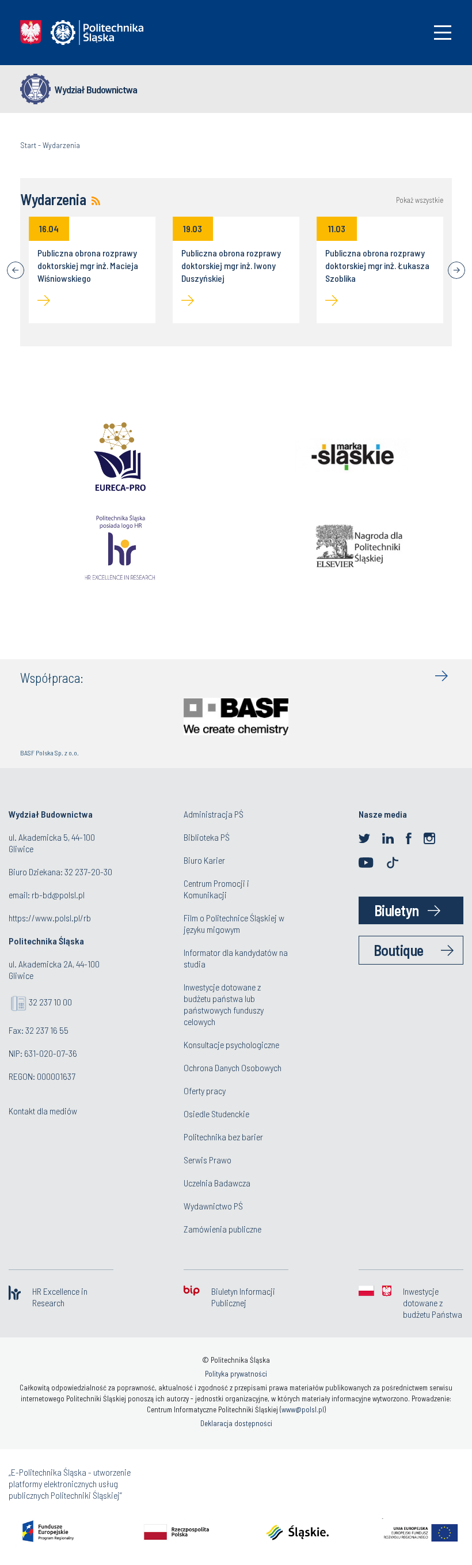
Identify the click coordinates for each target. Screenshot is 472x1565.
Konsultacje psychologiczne (231, 1044)
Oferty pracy (205, 1090)
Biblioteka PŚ (207, 836)
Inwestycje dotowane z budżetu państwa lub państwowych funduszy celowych (224, 1004)
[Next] (456, 270)
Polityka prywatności (236, 1373)
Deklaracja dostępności (236, 1423)
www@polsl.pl (302, 1409)
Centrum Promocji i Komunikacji (216, 889)
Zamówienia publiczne (222, 1228)
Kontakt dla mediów (43, 1110)
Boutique (399, 950)
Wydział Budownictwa (96, 89)
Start (28, 145)
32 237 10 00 (50, 1001)
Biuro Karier (204, 860)
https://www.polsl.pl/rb (50, 917)
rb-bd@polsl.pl (58, 894)
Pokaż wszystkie (419, 200)
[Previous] (15, 270)
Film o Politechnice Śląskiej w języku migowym (234, 923)
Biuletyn (396, 910)
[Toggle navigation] (442, 32)
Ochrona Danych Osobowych (232, 1067)
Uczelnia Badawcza (217, 1182)
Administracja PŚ (213, 813)
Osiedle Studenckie (216, 1113)
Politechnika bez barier (223, 1136)
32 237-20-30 (88, 871)
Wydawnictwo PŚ (213, 1205)
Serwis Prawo (207, 1159)
